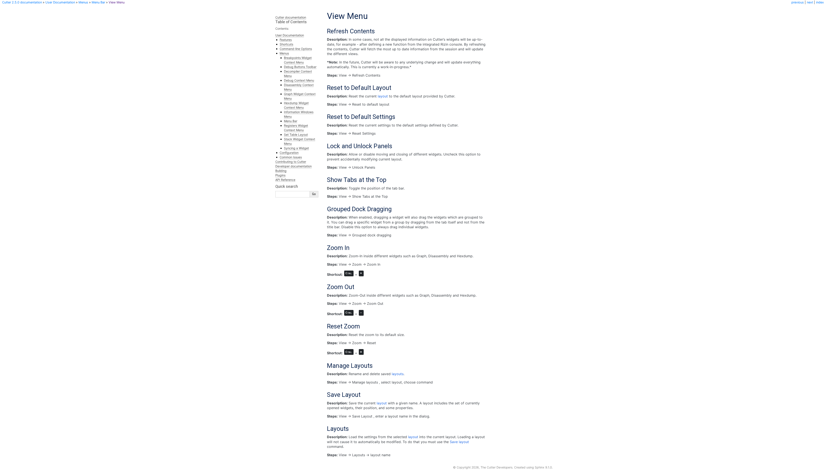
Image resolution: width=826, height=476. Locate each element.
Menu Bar (98, 2)
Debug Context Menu (299, 80)
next (810, 2)
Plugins (280, 175)
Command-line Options (296, 49)
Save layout (459, 442)
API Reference (285, 180)
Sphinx (539, 467)
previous (797, 2)
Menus (83, 2)
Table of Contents (291, 22)
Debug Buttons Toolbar (300, 67)
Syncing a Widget (296, 148)
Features (286, 40)
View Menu (117, 2)
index (820, 2)
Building (281, 171)
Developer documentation (293, 166)
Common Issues (291, 157)
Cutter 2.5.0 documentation (22, 2)
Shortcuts (286, 44)
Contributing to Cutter (290, 161)
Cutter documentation (290, 17)
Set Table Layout (296, 134)
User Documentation (60, 2)
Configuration (289, 152)
